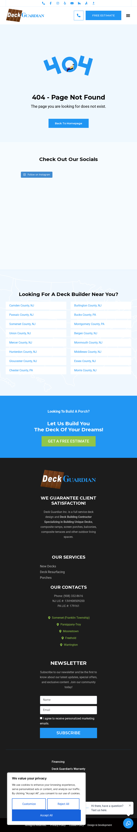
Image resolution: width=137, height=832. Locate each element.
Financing (58, 761)
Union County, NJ (20, 333)
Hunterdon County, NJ (23, 351)
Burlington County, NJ (88, 305)
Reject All (63, 804)
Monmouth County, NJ (88, 342)
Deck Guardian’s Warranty (68, 769)
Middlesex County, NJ (87, 351)
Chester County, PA (21, 370)
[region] (46, 799)
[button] (128, 15)
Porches (46, 577)
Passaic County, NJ (21, 314)
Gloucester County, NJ (23, 361)
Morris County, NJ (85, 370)
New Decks (48, 566)
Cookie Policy (76, 825)
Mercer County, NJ (20, 342)
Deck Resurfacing (52, 572)
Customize (29, 804)
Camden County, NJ (21, 305)
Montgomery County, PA (89, 324)
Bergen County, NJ (85, 333)
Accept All (46, 815)
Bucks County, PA (85, 314)
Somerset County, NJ (22, 324)
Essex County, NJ (85, 361)
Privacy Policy (58, 825)
